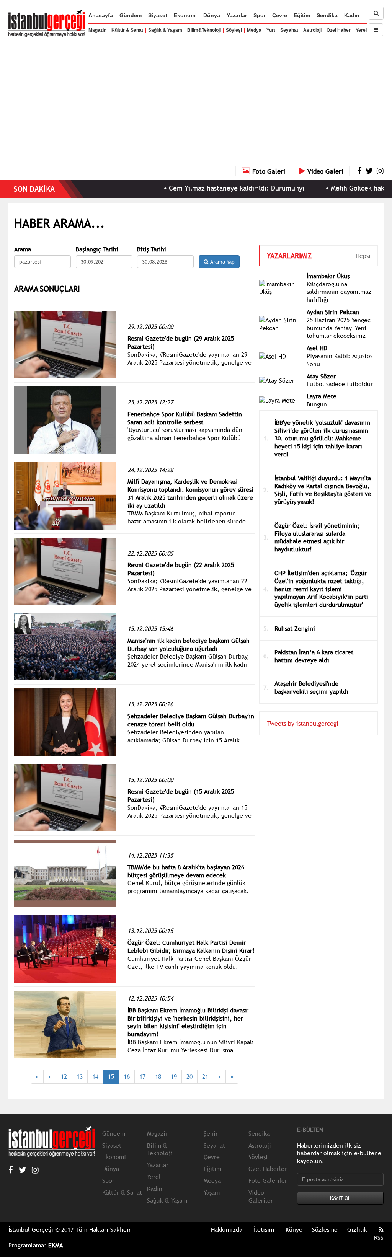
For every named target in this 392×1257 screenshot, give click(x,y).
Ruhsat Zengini (294, 628)
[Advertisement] (196, 108)
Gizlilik (357, 1229)
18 (158, 1076)
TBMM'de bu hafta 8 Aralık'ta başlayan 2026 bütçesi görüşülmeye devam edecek (185, 871)
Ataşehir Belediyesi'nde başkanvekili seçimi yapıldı (311, 687)
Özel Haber (339, 30)
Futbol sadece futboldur (340, 384)
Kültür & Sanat (127, 30)
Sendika (327, 15)
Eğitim (302, 15)
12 (64, 1076)
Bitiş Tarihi (151, 249)
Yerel (361, 30)
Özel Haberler (267, 1168)
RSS (379, 1237)
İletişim (264, 1229)
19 (174, 1076)
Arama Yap (222, 261)
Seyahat (289, 30)
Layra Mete (321, 396)
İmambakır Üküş (328, 276)
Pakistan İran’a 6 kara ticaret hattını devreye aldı (313, 656)
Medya (254, 30)
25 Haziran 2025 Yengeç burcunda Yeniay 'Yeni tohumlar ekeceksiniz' (339, 328)
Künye (294, 1229)
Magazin (97, 30)
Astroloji (312, 30)
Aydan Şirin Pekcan (333, 312)
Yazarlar (237, 15)
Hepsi (363, 255)
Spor (259, 15)
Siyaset (157, 15)
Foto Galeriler (267, 1180)
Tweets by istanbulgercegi (302, 723)
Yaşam (212, 1192)
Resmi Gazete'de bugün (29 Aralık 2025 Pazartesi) (180, 342)
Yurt (270, 30)
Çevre (279, 15)
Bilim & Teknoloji (160, 1149)
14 (95, 1076)
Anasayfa (100, 15)
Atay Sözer (321, 376)
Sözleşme (325, 1229)
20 (189, 1076)
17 (142, 1076)
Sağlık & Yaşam (165, 30)
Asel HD (317, 348)
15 (111, 1076)
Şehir (211, 1133)
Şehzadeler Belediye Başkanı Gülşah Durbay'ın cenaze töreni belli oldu (190, 720)
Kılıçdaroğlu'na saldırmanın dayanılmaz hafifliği (339, 292)
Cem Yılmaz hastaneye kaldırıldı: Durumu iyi (210, 188)
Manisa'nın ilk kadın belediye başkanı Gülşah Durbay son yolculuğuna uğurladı (188, 644)
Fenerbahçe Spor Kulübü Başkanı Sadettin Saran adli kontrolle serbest (184, 418)
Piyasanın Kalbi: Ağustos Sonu (339, 360)
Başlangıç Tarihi (97, 249)
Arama (22, 249)
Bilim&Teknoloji (204, 30)
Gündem (130, 15)
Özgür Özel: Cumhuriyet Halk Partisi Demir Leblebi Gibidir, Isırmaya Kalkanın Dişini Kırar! (191, 946)
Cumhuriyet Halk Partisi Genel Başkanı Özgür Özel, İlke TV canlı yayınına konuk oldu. (189, 962)
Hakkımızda (226, 1229)
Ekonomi (185, 15)
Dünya (211, 15)
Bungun (317, 404)
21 (205, 1076)
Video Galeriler (260, 1196)
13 (80, 1076)
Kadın (351, 15)
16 (127, 1076)
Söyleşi (234, 30)
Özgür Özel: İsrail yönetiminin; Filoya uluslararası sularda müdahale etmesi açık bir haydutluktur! (317, 537)
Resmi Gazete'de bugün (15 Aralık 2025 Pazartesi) (180, 795)
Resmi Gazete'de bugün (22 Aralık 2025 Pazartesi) (180, 569)
